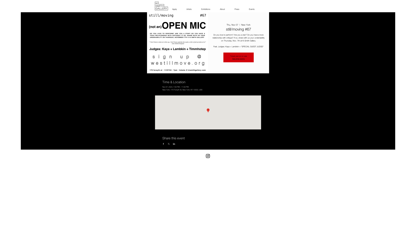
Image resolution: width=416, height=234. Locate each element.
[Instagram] (208, 156)
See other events (238, 59)
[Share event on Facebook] (163, 144)
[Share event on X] (169, 144)
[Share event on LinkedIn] (174, 144)
